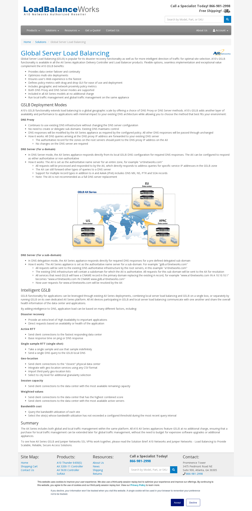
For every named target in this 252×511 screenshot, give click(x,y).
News (96, 466)
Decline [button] (193, 502)
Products (32, 30)
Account (220, 30)
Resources (71, 30)
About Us (201, 30)
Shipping (98, 470)
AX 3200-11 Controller (70, 466)
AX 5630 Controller (68, 470)
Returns (97, 473)
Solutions (51, 30)
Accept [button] (177, 502)
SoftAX (61, 473)
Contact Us (112, 30)
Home (27, 42)
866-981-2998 (140, 461)
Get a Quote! (93, 30)
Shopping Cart (29, 466)
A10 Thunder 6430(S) (69, 462)
